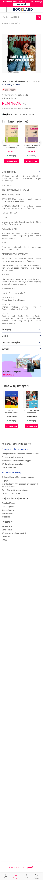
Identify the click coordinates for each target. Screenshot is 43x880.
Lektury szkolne (9, 467)
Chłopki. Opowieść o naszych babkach (18, 477)
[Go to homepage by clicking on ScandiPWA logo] (23, 9)
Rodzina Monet (8, 503)
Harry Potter (7, 513)
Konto (27, 878)
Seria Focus (7, 530)
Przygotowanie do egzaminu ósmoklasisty (20, 453)
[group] (12, 146)
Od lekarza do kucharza (12, 493)
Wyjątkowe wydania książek (14, 533)
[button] (38, 17)
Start (6, 878)
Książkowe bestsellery (11, 472)
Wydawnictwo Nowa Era (12, 464)
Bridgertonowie (8, 510)
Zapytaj (17, 85)
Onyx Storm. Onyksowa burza (15, 490)
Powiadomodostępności (21, 867)
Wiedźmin (6, 517)
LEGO (4, 540)
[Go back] (3, 9)
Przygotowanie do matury (13, 457)
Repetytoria (7, 526)
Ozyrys (5, 480)
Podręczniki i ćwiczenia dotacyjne (16, 460)
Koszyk (36, 878)
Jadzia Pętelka (8, 506)
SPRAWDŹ (21, 4)
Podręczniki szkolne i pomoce (15, 449)
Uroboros (6, 536)
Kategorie (16, 878)
